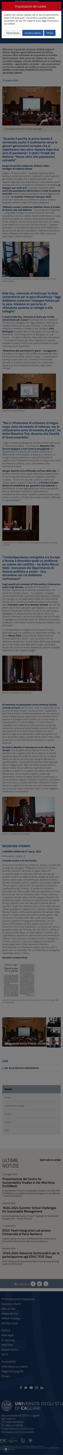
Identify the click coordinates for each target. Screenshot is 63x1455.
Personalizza (12, 33)
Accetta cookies (33, 33)
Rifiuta (49, 33)
